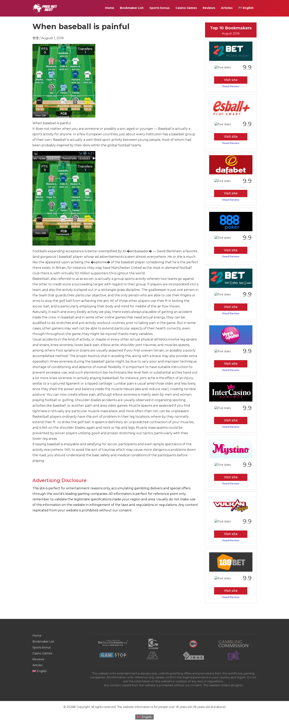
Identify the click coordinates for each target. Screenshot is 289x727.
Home (109, 8)
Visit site (230, 80)
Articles (227, 8)
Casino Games (186, 8)
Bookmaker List (132, 8)
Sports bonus (159, 8)
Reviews (209, 8)
